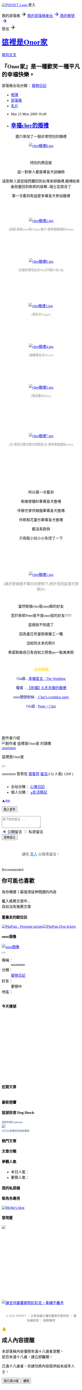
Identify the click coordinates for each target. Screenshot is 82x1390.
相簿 (14, 95)
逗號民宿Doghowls (12, 1122)
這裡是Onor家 (25, 42)
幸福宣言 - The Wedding (47, 679)
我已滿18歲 (11, 1381)
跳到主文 (9, 55)
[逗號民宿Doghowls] (3, 1126)
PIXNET (21, 1316)
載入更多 (9, 809)
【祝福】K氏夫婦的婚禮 (46, 688)
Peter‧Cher (47, 706)
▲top (6, 800)
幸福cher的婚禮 (30, 125)
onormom (9, 748)
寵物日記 (39, 86)
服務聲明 (49, 1320)
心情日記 (37, 787)
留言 (44, 774)
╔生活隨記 (38, 792)
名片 (14, 106)
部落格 (16, 100)
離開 (26, 1381)
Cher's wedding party (53, 697)
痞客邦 (33, 774)
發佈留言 (9, 837)
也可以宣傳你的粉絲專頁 (15, 1131)
